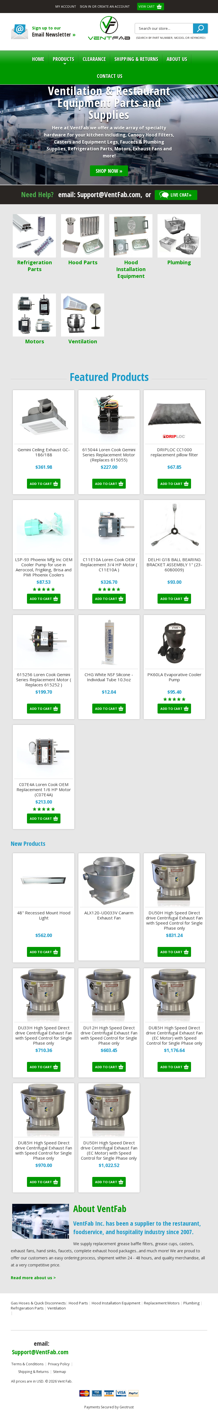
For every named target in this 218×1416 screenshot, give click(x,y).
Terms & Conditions (27, 1364)
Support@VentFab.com (40, 1351)
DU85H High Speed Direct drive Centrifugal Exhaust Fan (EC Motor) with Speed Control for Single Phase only (174, 1035)
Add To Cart (41, 484)
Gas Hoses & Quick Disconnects (38, 1303)
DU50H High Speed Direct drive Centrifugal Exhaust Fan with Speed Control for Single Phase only (174, 920)
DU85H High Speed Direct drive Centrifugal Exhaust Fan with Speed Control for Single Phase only (43, 1150)
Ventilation (82, 341)
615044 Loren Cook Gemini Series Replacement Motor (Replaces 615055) (108, 455)
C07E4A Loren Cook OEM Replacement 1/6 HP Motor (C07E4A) (43, 789)
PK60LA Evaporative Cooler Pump (174, 677)
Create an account (113, 6)
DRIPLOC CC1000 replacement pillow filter (174, 452)
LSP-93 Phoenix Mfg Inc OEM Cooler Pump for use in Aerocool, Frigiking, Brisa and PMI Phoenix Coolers (43, 567)
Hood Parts (82, 262)
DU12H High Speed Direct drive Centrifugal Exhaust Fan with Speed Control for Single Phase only (109, 1035)
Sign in (85, 6)
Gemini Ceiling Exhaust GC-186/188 (44, 452)
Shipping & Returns (33, 1371)
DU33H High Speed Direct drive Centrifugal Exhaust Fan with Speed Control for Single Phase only (43, 1035)
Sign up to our (54, 31)
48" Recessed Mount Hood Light (43, 915)
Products (61, 61)
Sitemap (59, 1371)
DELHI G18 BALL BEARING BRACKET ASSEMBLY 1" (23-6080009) (174, 564)
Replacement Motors (162, 1303)
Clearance (94, 59)
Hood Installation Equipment (131, 269)
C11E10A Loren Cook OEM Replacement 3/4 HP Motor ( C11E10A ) (108, 564)
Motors (34, 341)
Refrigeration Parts (34, 265)
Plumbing (179, 262)
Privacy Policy (59, 1364)
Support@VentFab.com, (109, 194)
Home (38, 59)
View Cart (147, 6)
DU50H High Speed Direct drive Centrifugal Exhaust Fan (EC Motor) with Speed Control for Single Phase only (109, 1150)
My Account (65, 6)
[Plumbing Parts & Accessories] (179, 236)
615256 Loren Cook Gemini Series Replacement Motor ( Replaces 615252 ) (43, 679)
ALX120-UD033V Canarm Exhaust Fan (108, 915)
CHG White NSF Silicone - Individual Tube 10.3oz (109, 677)
